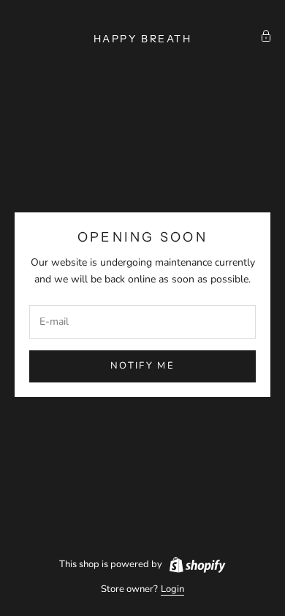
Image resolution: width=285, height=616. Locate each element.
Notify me (142, 365)
